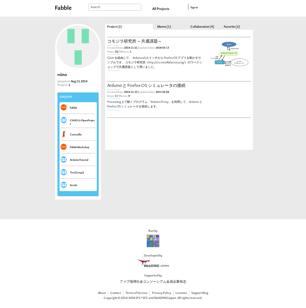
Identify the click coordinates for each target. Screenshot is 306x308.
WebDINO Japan (165, 298)
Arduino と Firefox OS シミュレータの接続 (146, 86)
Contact (115, 293)
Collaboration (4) (202, 26)
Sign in (194, 7)
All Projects (160, 9)
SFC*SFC (142, 298)
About (102, 293)
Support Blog (199, 293)
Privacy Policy (161, 293)
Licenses (181, 293)
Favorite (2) (232, 26)
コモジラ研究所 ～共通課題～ (134, 41)
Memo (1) (164, 26)
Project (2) (114, 26)
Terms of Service (136, 293)
